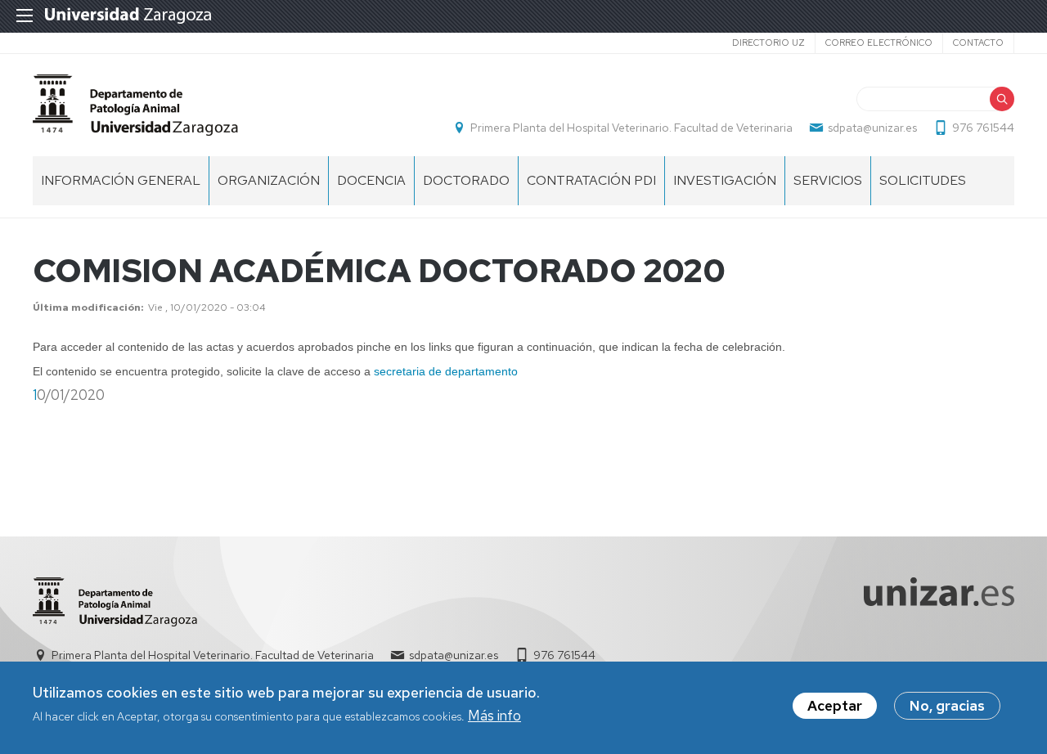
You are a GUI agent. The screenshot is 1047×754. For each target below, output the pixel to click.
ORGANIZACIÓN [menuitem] (269, 180)
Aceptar (834, 706)
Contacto (978, 42)
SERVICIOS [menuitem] (827, 180)
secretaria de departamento (446, 371)
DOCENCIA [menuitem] (371, 180)
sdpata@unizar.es (872, 127)
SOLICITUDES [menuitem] (922, 180)
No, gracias (947, 706)
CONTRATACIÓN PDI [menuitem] (591, 180)
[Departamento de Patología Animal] (135, 105)
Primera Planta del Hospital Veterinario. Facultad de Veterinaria (631, 127)
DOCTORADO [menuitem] (466, 180)
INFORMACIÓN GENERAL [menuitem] (120, 180)
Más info (494, 716)
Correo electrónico (878, 42)
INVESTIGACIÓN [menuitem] (724, 180)
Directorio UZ (768, 42)
